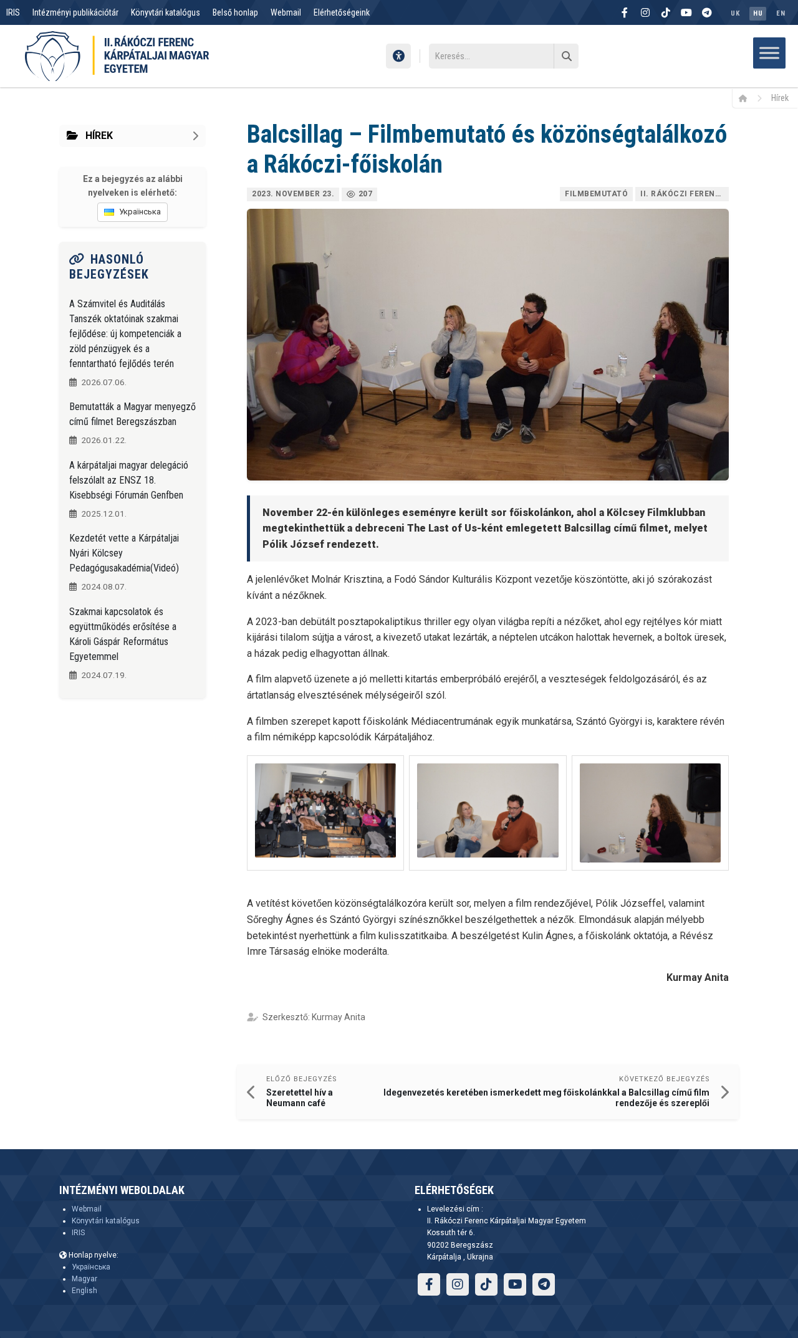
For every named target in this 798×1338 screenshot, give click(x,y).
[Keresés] (566, 56)
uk (735, 13)
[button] (325, 813)
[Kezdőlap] (747, 98)
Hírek (780, 98)
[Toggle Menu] (769, 53)
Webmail (286, 12)
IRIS (13, 12)
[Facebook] (624, 12)
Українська (91, 1267)
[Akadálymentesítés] (398, 56)
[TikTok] (666, 12)
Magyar (84, 1278)
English (84, 1290)
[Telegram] (707, 12)
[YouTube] (686, 12)
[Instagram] (645, 12)
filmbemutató (596, 193)
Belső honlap (235, 12)
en (780, 13)
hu (757, 13)
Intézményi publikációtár (75, 12)
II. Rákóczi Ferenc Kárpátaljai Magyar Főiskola (684, 193)
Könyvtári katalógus (165, 12)
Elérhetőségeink (342, 12)
